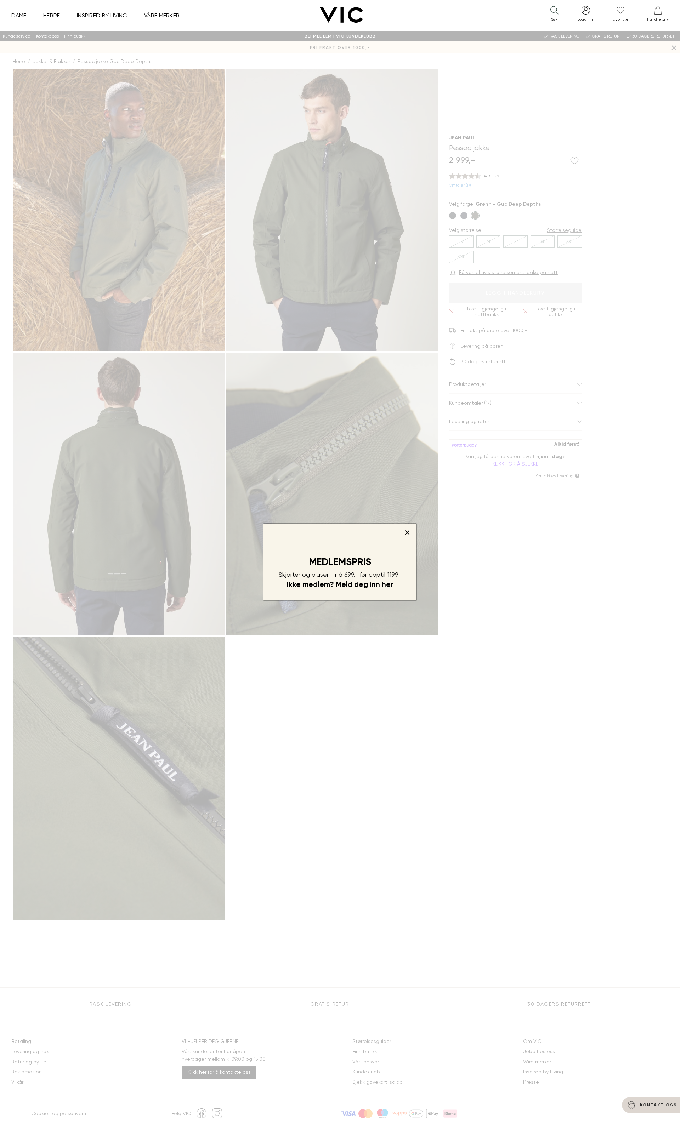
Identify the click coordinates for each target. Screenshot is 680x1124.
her (387, 584)
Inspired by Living (102, 15)
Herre (51, 15)
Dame (19, 15)
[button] (554, 15)
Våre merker (162, 15)
